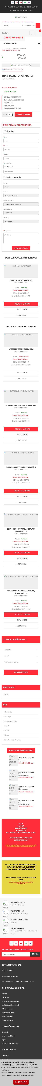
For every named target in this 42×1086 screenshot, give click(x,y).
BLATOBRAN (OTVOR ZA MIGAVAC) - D (21, 405)
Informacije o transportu (10, 1001)
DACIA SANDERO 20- (19, 48)
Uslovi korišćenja (9, 1075)
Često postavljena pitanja (10, 1005)
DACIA (8, 48)
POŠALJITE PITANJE (21, 248)
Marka (5, 183)
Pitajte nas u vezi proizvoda (17, 125)
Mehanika (5, 1059)
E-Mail (6, 154)
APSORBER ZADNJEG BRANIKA (21, 349)
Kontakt (7, 731)
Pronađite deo (21, 672)
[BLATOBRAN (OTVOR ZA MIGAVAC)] (21, 451)
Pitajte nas (7, 231)
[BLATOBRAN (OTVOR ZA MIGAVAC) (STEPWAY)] (21, 513)
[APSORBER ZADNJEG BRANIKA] (21, 333)
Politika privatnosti (8, 1013)
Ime (5, 137)
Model (5, 192)
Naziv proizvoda (8, 200)
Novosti (6, 726)
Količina (5, 114)
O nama (4, 994)
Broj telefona (8, 163)
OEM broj (6, 218)
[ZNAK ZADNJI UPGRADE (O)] (13, 761)
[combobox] (11, 25)
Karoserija (5, 1055)
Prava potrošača (7, 1020)
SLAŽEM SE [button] (21, 1082)
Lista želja (7, 717)
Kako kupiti (5, 997)
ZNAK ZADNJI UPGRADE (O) (11, 50)
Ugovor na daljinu (7, 1016)
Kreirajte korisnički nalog (25, 10)
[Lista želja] (31, 33)
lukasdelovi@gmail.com (10, 976)
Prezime (6, 146)
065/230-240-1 (13, 37)
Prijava (12, 10)
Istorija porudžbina (10, 721)
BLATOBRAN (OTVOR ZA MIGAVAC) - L (21, 467)
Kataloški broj (7, 209)
